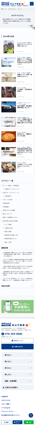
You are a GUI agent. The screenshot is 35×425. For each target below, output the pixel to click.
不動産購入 (6, 207)
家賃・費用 (8, 231)
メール (18, 422)
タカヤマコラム (6, 400)
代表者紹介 (8, 196)
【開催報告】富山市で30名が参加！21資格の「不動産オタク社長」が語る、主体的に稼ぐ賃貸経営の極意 (18, 273)
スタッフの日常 (7, 200)
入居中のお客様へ (11, 387)
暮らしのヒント (7, 214)
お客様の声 (4, 396)
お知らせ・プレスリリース (11, 192)
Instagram (6, 408)
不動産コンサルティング (12, 189)
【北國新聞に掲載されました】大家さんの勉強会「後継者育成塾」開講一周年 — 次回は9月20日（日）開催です (17, 254)
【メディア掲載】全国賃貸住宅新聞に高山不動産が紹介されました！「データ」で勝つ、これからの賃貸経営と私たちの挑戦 (17, 261)
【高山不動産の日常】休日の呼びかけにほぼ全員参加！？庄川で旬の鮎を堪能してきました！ (17, 267)
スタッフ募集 (5, 404)
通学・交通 (8, 242)
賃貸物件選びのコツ (11, 238)
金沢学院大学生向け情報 (10, 221)
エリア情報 (8, 224)
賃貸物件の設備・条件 (11, 235)
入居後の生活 (9, 228)
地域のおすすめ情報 (9, 210)
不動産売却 (6, 203)
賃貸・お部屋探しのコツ (10, 217)
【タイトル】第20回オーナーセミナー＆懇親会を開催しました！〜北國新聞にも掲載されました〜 (18, 279)
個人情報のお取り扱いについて (10, 415)
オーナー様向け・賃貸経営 (11, 185)
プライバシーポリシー (7, 411)
